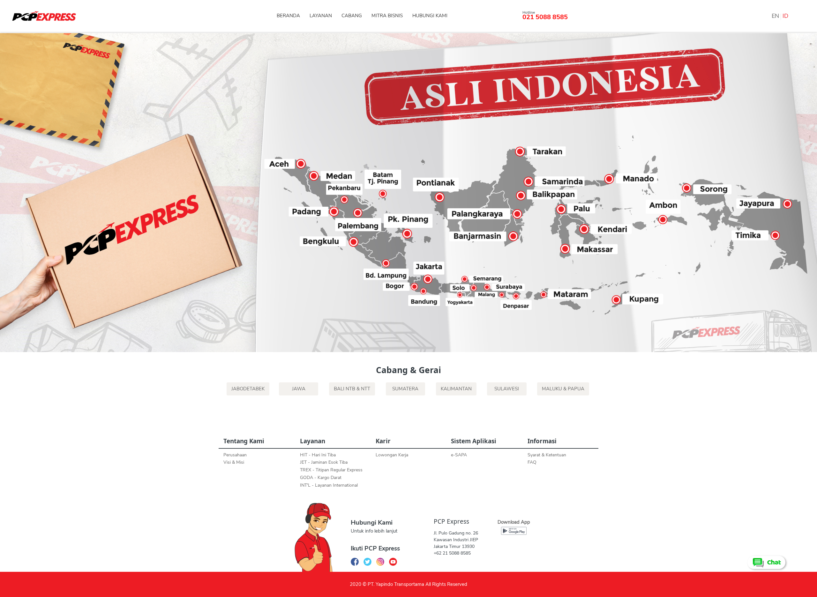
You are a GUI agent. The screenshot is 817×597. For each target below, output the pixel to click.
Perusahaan (235, 455)
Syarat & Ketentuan (547, 455)
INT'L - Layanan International (329, 485)
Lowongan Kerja (392, 455)
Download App (514, 522)
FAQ (532, 462)
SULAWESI (506, 389)
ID (785, 16)
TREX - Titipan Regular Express (331, 470)
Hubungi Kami (372, 522)
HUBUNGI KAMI (429, 15)
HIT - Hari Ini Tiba (318, 455)
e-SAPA (459, 455)
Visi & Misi (233, 462)
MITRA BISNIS (387, 15)
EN (775, 16)
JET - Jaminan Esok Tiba (324, 462)
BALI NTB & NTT (352, 389)
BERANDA (288, 15)
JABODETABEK (248, 389)
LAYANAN (321, 15)
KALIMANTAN (456, 389)
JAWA (298, 389)
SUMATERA (405, 389)
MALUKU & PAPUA (563, 389)
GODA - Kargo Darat (320, 478)
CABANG (351, 15)
